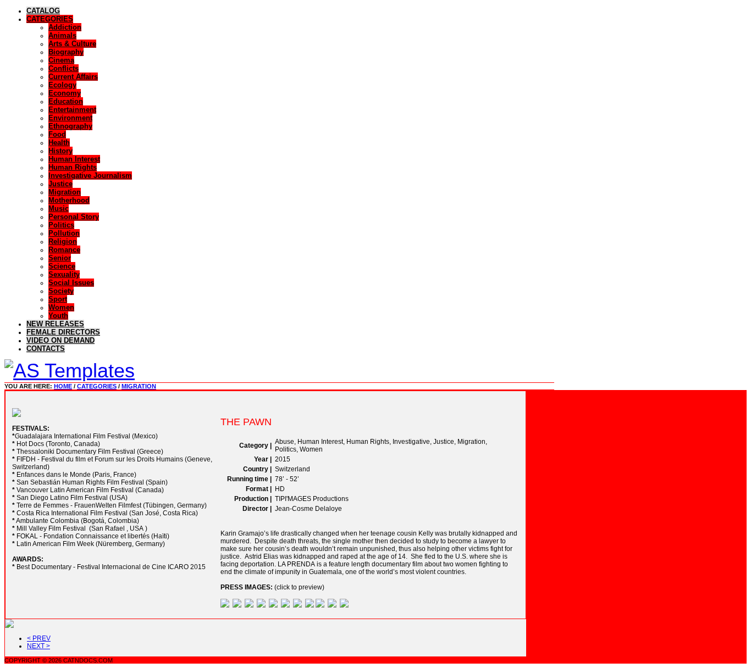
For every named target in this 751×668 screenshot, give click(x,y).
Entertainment (72, 109)
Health (59, 142)
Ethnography (70, 126)
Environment (70, 118)
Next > (38, 646)
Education (65, 101)
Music (58, 208)
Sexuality (64, 274)
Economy (64, 93)
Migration (64, 192)
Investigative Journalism (90, 175)
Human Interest (74, 159)
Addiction (64, 27)
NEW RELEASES (55, 324)
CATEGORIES (49, 19)
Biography (66, 52)
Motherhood (69, 200)
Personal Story (73, 217)
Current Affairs (73, 77)
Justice (60, 184)
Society (61, 291)
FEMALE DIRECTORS (63, 332)
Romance (64, 250)
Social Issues (71, 283)
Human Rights (72, 167)
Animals (62, 35)
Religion (62, 241)
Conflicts (63, 68)
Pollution (64, 233)
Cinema (61, 60)
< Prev (39, 638)
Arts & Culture (72, 44)
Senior (59, 258)
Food (57, 134)
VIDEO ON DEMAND (60, 340)
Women (61, 307)
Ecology (62, 85)
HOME (63, 386)
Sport (57, 299)
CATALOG (43, 11)
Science (61, 266)
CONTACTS (45, 348)
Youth (58, 315)
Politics (61, 225)
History (60, 151)
